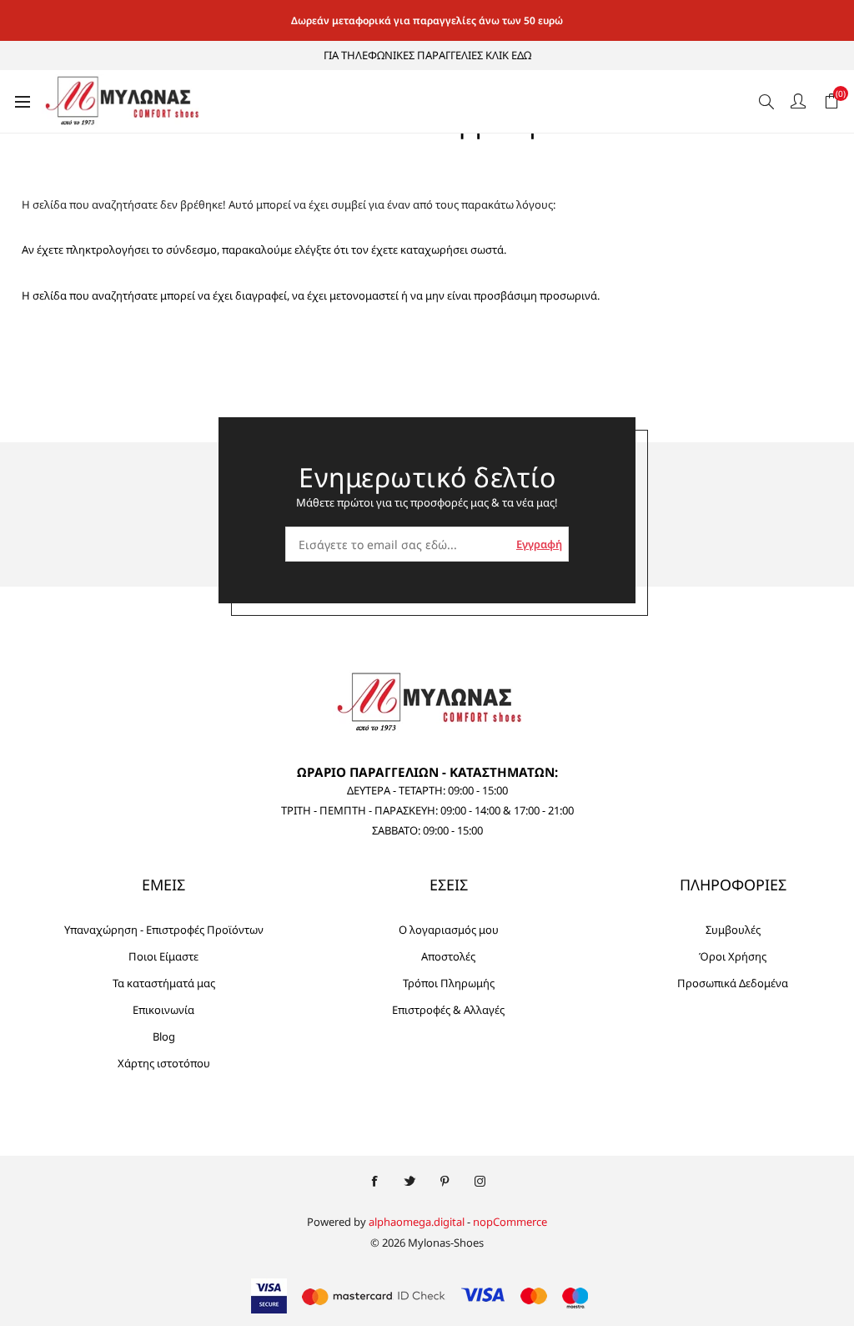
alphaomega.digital (417, 1221)
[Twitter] (409, 1181)
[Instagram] (479, 1181)
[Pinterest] (444, 1181)
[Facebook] (374, 1181)
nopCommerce (510, 1221)
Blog (164, 1036)
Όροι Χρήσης (732, 956)
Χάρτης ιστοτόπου (164, 1063)
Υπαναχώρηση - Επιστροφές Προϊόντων (164, 929)
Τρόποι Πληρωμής (449, 983)
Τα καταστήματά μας (164, 983)
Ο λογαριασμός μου (449, 929)
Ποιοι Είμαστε (163, 956)
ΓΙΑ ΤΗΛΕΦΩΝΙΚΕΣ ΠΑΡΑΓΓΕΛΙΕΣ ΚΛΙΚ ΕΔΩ (427, 55)
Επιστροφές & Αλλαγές (448, 1009)
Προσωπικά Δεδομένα (732, 983)
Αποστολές (448, 956)
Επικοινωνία (163, 1009)
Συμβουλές (733, 929)
